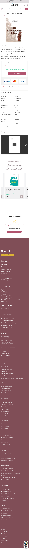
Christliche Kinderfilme (7, 393)
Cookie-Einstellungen (7, 325)
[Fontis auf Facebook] (7, 251)
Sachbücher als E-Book (7, 460)
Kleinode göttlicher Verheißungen (13, 189)
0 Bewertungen (13, 16)
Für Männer (4, 534)
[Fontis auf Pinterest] (9, 251)
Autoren (3, 529)
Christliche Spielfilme (6, 386)
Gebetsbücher (5, 439)
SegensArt (4, 407)
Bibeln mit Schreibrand (7, 433)
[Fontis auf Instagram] (5, 251)
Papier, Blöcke (5, 413)
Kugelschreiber (5, 411)
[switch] (26, 547)
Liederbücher (4, 442)
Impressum (4, 273)
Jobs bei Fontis (5, 309)
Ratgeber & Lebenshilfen (7, 373)
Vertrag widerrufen (7, 254)
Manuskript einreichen (7, 271)
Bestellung (4, 351)
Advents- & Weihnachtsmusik (8, 517)
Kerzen (3, 475)
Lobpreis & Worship (6, 508)
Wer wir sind (4, 264)
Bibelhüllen (4, 430)
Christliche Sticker (6, 416)
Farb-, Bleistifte (5, 409)
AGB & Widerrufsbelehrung (8, 318)
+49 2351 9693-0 (18, 0)
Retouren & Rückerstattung (8, 356)
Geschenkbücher (5, 480)
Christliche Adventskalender (8, 498)
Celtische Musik (5, 520)
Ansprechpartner (5, 267)
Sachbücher (4, 371)
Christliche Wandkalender (8, 489)
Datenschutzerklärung (7, 320)
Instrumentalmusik (6, 515)
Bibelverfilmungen (6, 390)
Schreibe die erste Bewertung (14, 232)
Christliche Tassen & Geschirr (8, 471)
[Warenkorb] (26, 4)
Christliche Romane (6, 367)
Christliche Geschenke (7, 468)
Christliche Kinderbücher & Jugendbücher (12, 378)
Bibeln (3, 424)
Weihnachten (4, 540)
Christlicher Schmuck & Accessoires (10, 473)
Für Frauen (4, 531)
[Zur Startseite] (3, 244)
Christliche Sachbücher (7, 435)
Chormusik (4, 513)
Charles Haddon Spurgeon (11, 190)
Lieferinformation (5, 353)
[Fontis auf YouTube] (2, 251)
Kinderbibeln (4, 428)
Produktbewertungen (6, 327)
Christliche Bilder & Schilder (8, 477)
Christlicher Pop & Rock (7, 511)
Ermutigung (4, 543)
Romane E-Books (5, 456)
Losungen (3, 500)
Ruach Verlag (17, 112)
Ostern (3, 538)
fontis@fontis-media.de (7, 343)
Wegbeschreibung (6, 269)
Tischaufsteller (5, 496)
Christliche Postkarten (7, 402)
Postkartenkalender (6, 491)
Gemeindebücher (5, 444)
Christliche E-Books (6, 453)
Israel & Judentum (6, 376)
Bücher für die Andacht (7, 437)
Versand (10, 67)
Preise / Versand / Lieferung (8, 323)
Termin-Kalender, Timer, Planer (9, 494)
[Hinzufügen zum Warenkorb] (21, 196)
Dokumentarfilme (5, 388)
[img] (3, 15)
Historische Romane (6, 369)
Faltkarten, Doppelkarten (7, 404)
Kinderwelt (4, 536)
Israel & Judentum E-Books (8, 458)
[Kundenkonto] (23, 4)
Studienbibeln (5, 426)
